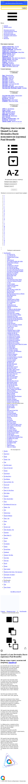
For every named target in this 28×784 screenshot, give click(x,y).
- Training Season (9, 60)
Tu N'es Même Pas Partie (13, 435)
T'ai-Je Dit (9, 418)
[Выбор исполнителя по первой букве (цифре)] (12, 178)
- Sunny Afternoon (12, 86)
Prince (5, 521)
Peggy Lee (6, 487)
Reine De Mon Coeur (12, 404)
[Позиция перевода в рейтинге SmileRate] (2, 651)
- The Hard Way (11, 49)
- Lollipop (6, 110)
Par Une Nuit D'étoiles (12, 392)
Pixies (5, 501)
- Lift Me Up (8, 82)
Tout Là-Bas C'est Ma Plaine (14, 425)
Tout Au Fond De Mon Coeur (14, 424)
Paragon (6, 538)
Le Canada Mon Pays (12, 348)
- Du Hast (7, 56)
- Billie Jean (9, 48)
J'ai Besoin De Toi (11, 305)
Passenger (6, 532)
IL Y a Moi (9, 303)
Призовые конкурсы (9, 30)
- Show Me (8, 85)
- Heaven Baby (12, 95)
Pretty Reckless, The (9, 529)
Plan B (5, 563)
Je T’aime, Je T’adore (12, 326)
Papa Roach (7, 473)
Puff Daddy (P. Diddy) (9, 574)
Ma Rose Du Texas (11, 368)
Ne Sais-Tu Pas (10, 386)
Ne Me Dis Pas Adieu (12, 385)
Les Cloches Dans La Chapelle (14, 357)
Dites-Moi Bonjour (11, 295)
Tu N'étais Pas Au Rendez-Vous (15, 437)
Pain (5, 524)
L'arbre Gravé (10, 327)
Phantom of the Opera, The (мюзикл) (13, 572)
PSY (5, 510)
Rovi (8, 409)
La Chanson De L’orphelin (13, 337)
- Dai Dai (10, 46)
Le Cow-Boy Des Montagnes (14, 351)
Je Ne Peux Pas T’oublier (13, 313)
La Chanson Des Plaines (13, 338)
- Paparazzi (8, 63)
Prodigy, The (7, 459)
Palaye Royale (7, 577)
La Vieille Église (11, 347)
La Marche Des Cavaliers (13, 343)
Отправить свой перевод (10, 35)
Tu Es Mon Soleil (11, 428)
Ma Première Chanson (12, 366)
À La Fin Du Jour (11, 255)
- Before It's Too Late (12, 121)
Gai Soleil (9, 298)
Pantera (5, 546)
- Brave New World (10, 101)
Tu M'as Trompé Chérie (13, 432)
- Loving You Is (8, 97)
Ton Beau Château (11, 421)
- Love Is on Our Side (10, 83)
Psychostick (7, 543)
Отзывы (6, 37)
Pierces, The (7, 581)
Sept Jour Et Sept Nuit (12, 410)
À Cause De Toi (11, 254)
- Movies (8, 111)
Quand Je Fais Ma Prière (13, 400)
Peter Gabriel (7, 569)
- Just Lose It (7, 62)
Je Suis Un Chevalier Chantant (14, 324)
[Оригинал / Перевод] (12, 649)
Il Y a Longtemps (11, 302)
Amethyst (12, 662)
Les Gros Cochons (11, 359)
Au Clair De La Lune (12, 267)
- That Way (8, 98)
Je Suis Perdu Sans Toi (12, 320)
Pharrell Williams (8, 515)
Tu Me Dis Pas (10, 434)
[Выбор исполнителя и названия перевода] (12, 154)
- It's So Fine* (10, 99)
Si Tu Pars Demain (11, 413)
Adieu (8, 258)
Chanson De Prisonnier (12, 285)
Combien (9, 288)
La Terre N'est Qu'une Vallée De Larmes (17, 344)
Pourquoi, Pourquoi (11, 399)
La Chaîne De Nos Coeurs (13, 336)
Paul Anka (6, 557)
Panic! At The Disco (9, 490)
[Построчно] (12, 636)
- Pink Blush (8, 114)
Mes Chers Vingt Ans (12, 373)
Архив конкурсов (8, 32)
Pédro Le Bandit (11, 393)
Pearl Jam (6, 560)
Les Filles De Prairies (12, 358)
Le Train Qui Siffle (11, 355)
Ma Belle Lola (10, 362)
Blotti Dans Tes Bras (12, 274)
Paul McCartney (8, 465)
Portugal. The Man (8, 555)
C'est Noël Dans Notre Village (14, 279)
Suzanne (9, 417)
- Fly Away (8, 81)
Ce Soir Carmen (11, 284)
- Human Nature (10, 65)
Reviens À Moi (10, 406)
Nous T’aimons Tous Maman (14, 389)
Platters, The (7, 507)
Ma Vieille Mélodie (11, 371)
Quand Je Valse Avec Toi (13, 402)
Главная (6, 25)
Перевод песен (8, 27)
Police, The (6, 518)
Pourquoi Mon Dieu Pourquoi (14, 396)
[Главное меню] (12, 21)
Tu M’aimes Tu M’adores (13, 431)
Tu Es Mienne (10, 427)
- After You (8, 78)
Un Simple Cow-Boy (12, 441)
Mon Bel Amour (11, 375)
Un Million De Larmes (12, 438)
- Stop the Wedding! (8, 113)
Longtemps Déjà (11, 361)
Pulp (5, 584)
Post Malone (7, 479)
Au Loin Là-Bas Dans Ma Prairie (15, 269)
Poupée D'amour (11, 395)
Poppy (5, 541)
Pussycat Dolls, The (9, 482)
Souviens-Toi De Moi (12, 414)
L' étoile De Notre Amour (13, 331)
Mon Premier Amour (12, 382)
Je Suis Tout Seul (11, 323)
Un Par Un (9, 439)
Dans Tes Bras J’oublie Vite (14, 289)
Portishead (6, 552)
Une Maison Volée (11, 442)
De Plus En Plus (11, 291)
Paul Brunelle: (7, 253)
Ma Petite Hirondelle (12, 364)
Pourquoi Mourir (11, 397)
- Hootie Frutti (8, 120)
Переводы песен (11, 611)
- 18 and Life (8, 76)
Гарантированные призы (10, 31)
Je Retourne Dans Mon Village (14, 317)
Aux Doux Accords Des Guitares (15, 271)
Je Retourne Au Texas (12, 316)
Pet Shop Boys (7, 476)
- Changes (7, 79)
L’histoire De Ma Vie (12, 333)
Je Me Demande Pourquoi (13, 310)
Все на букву (16, 591)
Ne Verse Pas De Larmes (13, 387)
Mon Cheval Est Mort (12, 376)
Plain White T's (7, 535)
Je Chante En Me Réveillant (14, 309)
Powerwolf (6, 484)
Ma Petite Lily (10, 365)
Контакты (6, 38)
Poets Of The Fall (8, 468)
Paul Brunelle (23, 611)
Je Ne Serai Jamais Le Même (14, 314)
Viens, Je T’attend (11, 446)
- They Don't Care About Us (13, 58)
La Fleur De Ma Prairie (12, 341)
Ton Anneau (10, 420)
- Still (10, 118)
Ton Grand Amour (11, 423)
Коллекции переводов (9, 34)
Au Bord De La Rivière (13, 265)
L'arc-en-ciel (10, 328)
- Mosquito (6, 117)
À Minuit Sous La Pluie (13, 257)
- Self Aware (8, 51)
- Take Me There (8, 55)
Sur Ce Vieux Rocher (12, 416)
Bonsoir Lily (10, 278)
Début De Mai (10, 292)
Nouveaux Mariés (11, 390)
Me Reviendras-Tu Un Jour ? (14, 372)
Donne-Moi (10, 296)
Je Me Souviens (11, 312)
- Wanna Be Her (7, 75)
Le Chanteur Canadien (12, 350)
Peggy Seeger (7, 587)
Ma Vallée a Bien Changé (13, 369)
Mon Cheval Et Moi (12, 378)
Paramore (6, 496)
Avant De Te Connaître (12, 272)
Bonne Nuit (10, 276)
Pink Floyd (6, 454)
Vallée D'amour (10, 445)
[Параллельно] (12, 624)
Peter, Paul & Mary (8, 498)
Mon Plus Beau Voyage (13, 380)
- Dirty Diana (10, 59)
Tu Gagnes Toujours (12, 430)
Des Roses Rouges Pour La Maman (15, 293)
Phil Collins (6, 493)
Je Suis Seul (10, 321)
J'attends (9, 307)
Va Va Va (9, 444)
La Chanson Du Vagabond (13, 340)
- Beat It (8, 53)
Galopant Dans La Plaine (13, 299)
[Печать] (25, 649)
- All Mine (14, 88)
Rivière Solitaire (11, 407)
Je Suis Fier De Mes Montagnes (14, 319)
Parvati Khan (7, 549)
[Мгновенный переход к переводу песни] (12, 166)
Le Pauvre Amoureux (12, 354)
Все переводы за (14, 123)
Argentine (9, 264)
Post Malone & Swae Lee (10, 504)
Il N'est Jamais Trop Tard (13, 300)
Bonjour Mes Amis (11, 275)
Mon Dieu (9, 379)
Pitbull (5, 456)
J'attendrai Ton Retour (12, 306)
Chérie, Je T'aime (11, 286)
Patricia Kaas (7, 513)
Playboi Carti (7, 527)
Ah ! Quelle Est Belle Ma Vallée (15, 261)
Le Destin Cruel (11, 352)
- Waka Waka (13, 52)
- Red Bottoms (8, 108)
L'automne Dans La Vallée (13, 330)
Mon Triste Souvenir (12, 383)
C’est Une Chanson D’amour (14, 281)
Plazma (5, 566)
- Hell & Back (9, 115)
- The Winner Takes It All (10, 66)
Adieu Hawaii (10, 260)
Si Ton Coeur (10, 411)
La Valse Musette (11, 345)
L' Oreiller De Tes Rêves (13, 334)
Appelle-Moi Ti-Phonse (12, 262)
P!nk (5, 462)
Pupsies (5, 470)
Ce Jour (9, 282)
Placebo (6, 451)
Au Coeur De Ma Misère (13, 268)
